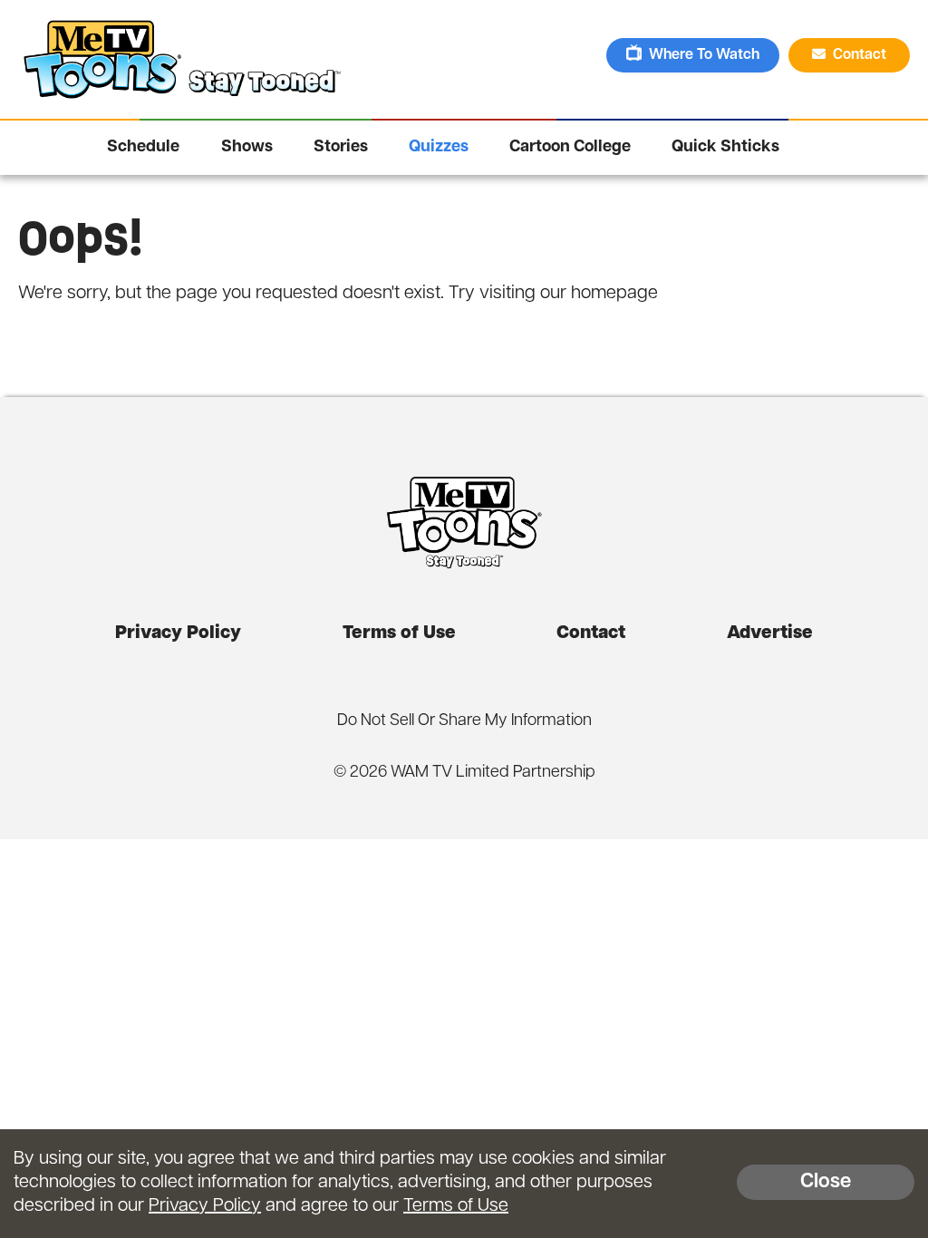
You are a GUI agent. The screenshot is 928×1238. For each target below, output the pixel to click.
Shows (247, 148)
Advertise (770, 633)
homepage (614, 294)
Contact (861, 55)
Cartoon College (570, 148)
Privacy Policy (178, 633)
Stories (341, 148)
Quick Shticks (725, 148)
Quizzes (439, 148)
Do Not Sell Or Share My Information (464, 721)
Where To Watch (704, 55)
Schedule (143, 148)
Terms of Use (399, 633)
